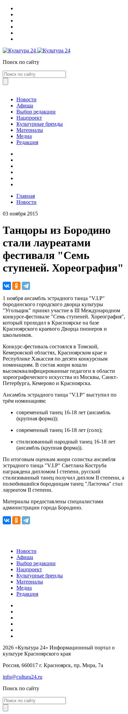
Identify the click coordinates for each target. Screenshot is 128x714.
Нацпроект (29, 118)
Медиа (24, 136)
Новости (26, 99)
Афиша (24, 105)
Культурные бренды (39, 124)
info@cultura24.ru (22, 677)
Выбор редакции (36, 112)
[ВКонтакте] (7, 286)
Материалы (29, 130)
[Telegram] (26, 286)
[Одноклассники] (16, 286)
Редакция (27, 142)
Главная (25, 196)
